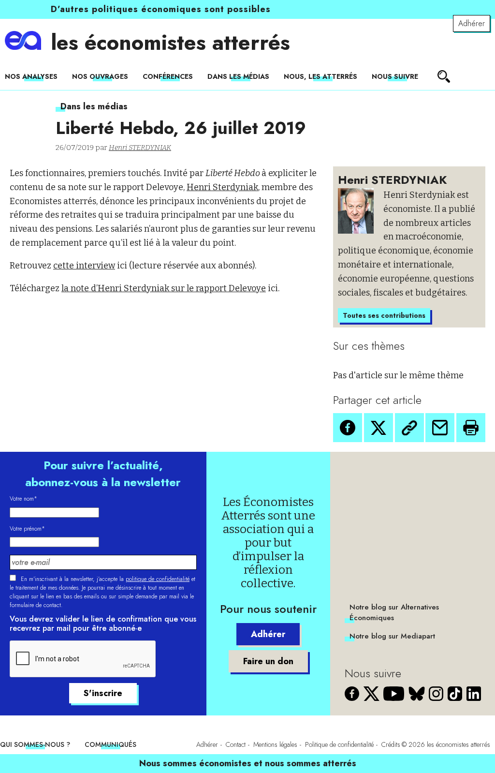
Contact (236, 744)
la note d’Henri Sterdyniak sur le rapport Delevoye (163, 288)
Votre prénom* (27, 528)
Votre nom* (23, 498)
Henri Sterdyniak (222, 187)
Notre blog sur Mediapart (392, 636)
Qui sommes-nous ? (35, 744)
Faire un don (268, 661)
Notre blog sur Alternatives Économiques (394, 612)
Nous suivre (395, 76)
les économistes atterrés (170, 42)
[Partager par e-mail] (439, 427)
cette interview (84, 265)
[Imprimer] (470, 427)
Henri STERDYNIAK (140, 147)
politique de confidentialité (157, 579)
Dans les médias (238, 76)
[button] (347, 427)
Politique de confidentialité (339, 744)
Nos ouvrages (100, 76)
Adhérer (471, 23)
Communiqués (110, 744)
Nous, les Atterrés (320, 76)
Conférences (168, 76)
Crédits (390, 744)
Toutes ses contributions (384, 315)
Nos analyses (31, 76)
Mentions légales (275, 744)
